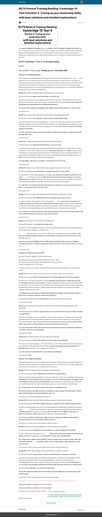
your (30, 498)
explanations (65, 494)
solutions (74, 496)
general (71, 494)
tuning (25, 498)
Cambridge (57, 491)
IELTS (50, 496)
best (52, 494)
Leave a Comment (51, 503)
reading (61, 496)
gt (48, 496)
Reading (62, 491)
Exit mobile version (51, 514)
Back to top (80, 510)
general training (77, 494)
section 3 (66, 496)
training (21, 498)
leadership (55, 496)
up (28, 498)
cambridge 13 (57, 494)
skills (70, 496)
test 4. (79, 496)
